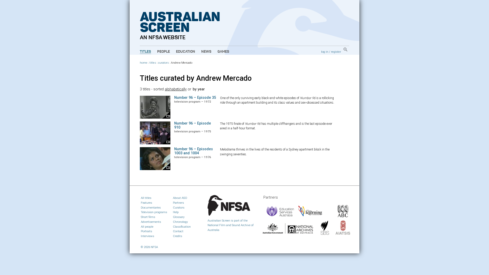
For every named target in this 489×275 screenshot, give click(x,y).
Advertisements (151, 222)
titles (153, 62)
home (143, 62)
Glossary (179, 217)
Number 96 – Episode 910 (192, 125)
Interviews (147, 236)
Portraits (146, 231)
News (206, 51)
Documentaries (151, 207)
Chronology (180, 222)
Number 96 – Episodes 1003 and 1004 (193, 151)
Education (185, 51)
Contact (178, 231)
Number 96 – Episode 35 (195, 97)
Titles (145, 51)
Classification (182, 226)
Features (146, 202)
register (336, 51)
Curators (178, 207)
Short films (148, 217)
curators (163, 62)
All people (147, 226)
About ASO (180, 198)
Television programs (154, 212)
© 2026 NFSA (149, 247)
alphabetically (176, 89)
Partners (178, 202)
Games (223, 51)
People (163, 51)
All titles (146, 198)
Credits (177, 236)
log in (324, 51)
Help (176, 212)
